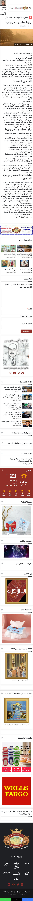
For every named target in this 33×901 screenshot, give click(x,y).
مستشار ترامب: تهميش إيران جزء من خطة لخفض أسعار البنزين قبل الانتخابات (12, 406)
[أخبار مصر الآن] (21, 8)
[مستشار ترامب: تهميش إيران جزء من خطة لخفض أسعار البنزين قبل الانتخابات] (27, 406)
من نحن (26, 863)
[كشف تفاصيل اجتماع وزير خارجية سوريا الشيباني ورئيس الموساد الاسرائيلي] (27, 414)
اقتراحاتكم (6, 872)
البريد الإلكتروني (26, 316)
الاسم (29, 309)
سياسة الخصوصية (16, 873)
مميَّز (9, 894)
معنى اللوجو (6, 863)
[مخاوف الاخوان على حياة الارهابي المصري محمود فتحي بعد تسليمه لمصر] (27, 397)
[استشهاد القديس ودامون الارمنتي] (24, 263)
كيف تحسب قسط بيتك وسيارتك (20, 459)
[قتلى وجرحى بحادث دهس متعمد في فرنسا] (27, 423)
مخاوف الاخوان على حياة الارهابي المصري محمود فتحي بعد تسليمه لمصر (12, 397)
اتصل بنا (16, 879)
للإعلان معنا (26, 873)
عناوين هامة (27, 463)
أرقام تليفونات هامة (24, 461)
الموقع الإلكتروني (26, 323)
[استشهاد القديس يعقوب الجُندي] (8, 248)
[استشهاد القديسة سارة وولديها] (8, 263)
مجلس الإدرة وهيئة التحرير (16, 865)
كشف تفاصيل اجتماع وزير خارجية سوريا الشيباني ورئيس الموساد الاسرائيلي (12, 414)
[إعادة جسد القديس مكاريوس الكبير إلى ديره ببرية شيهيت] (24, 248)
